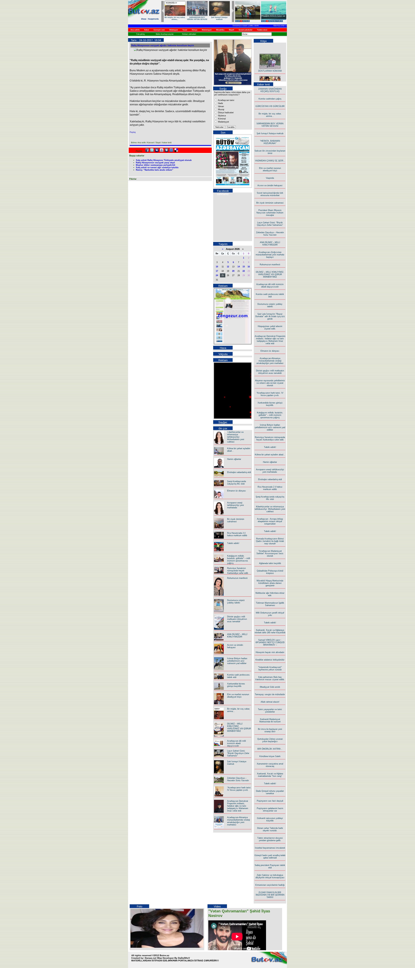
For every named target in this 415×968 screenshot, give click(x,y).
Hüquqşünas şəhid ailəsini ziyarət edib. (270, 327)
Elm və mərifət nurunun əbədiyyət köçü (238, 695)
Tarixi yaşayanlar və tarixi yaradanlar (270, 710)
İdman (220, 106)
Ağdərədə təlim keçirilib (270, 563)
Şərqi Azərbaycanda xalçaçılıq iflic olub (236, 482)
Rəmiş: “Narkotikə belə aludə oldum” (154, 170)
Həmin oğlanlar (234, 459)
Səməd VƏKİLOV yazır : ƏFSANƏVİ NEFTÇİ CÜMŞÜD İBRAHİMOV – (270, 642)
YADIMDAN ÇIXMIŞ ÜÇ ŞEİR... (270, 160)
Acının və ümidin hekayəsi (235, 646)
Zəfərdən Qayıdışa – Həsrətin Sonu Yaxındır (238, 779)
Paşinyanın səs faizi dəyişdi (270, 801)
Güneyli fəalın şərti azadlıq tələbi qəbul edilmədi (270, 856)
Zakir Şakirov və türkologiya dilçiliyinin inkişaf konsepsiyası (270, 876)
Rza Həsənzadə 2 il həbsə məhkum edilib (237, 534)
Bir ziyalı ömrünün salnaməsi (235, 520)
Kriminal (221, 118)
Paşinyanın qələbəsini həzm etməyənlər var (270, 809)
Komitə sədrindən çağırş (270, 99)
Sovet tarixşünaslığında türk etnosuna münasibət (270, 194)
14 (238, 266)
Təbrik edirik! (233, 543)
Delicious (176, 150)
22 (244, 271)
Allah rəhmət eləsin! (270, 702)
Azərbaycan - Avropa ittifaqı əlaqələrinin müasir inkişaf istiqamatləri (270, 521)
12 (228, 266)
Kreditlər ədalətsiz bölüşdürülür (269, 660)
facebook (147, 150)
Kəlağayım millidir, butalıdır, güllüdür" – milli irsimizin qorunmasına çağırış (238, 559)
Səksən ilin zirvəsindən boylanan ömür (270, 152)
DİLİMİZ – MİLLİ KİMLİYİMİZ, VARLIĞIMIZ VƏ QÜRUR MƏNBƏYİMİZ (239, 727)
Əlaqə (143, 19)
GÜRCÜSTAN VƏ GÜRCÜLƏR (219, 18)
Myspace (157, 150)
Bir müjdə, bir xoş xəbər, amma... (270, 114)
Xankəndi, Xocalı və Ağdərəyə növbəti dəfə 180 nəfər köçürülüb (270, 631)
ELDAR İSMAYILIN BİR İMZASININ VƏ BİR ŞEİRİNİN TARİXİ (270, 894)
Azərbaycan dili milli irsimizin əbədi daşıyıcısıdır (236, 743)
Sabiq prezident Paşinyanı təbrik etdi (270, 866)
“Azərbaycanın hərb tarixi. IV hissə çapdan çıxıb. (239, 788)
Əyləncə (221, 115)
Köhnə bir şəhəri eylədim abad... (270, 454)
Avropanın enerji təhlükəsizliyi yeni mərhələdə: (235, 505)
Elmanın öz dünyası (236, 491)
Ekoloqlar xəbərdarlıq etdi (239, 472)
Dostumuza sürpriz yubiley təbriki (231, 26)
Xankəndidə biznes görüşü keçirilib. (236, 684)
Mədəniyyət (223, 122)
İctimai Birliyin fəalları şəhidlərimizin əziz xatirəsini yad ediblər (237, 661)
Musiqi (220, 109)
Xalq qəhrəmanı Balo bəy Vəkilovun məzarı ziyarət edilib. (270, 678)
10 (217, 266)
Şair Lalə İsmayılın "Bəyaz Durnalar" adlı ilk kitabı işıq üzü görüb (270, 316)
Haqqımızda (153, 19)
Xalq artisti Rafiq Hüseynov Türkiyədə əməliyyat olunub (164, 160)
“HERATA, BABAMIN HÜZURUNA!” (270, 142)
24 (217, 275)
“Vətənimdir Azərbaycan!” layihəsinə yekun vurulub (270, 668)
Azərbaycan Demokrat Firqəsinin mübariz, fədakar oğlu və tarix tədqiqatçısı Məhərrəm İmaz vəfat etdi (237, 806)
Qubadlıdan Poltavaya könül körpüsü (270, 572)
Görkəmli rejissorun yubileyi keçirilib (270, 819)
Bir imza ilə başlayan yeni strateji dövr (270, 730)
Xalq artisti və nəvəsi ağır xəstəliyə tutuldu (157, 167)
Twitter (152, 150)
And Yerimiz (241, 16)
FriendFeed (171, 150)
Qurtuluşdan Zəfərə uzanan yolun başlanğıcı (270, 740)
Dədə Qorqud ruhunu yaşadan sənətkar (270, 792)
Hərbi (220, 103)
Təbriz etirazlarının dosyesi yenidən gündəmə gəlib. (270, 839)
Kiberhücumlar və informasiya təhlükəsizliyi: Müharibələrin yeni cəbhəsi (286, 26)
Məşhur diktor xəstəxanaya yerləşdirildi (155, 165)
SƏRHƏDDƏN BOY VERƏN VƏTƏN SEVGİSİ (269, 124)
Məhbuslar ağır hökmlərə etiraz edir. (270, 594)
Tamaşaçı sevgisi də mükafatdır (270, 694)
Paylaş (133, 132)
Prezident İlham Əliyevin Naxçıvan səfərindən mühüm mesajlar (269, 212)
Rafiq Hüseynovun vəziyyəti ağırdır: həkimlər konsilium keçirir (162, 45)
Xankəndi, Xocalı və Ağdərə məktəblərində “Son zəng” (270, 774)
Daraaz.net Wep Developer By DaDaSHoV (167, 958)
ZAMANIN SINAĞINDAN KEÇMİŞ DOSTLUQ (197, 18)
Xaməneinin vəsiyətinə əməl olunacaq (270, 765)
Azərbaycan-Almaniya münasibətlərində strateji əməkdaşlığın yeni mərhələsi (238, 821)
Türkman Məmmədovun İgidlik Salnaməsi (270, 604)
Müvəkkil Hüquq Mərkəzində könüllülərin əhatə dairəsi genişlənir (270, 583)
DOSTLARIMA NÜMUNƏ (175, 17)
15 (244, 266)
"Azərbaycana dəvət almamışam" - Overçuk (271, 17)
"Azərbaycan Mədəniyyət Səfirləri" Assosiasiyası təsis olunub (269, 553)
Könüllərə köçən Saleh (269, 756)
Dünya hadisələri (225, 112)
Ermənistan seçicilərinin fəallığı (270, 885)
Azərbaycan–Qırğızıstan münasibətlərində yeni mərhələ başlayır (270, 254)
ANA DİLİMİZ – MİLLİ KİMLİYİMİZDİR (237, 635)
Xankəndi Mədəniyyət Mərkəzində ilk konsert (270, 720)
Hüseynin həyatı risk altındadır (270, 652)
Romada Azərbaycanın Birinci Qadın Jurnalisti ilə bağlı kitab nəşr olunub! (270, 541)
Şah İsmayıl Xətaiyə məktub (270, 133)
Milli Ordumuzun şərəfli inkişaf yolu (270, 614)
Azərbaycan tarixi (225, 100)
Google (162, 150)
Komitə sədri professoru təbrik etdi (270, 295)
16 (249, 266)
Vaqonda (270, 178)
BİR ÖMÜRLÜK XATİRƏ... (269, 749)
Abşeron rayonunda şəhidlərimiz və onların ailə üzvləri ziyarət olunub (270, 383)
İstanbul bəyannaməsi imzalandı (270, 848)
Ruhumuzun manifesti (237, 578)
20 (233, 271)
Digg (166, 150)
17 (217, 271)
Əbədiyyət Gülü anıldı (270, 687)
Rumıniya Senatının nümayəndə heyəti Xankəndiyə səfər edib (237, 570)
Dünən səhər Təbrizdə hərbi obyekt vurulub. (270, 829)
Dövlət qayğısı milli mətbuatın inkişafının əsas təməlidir (237, 619)
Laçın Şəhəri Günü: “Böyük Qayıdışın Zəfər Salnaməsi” (238, 753)
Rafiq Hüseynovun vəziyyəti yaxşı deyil (155, 162)
